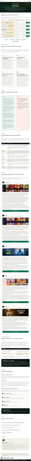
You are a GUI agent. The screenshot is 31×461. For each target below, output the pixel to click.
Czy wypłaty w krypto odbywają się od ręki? (15, 427)
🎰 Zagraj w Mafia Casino (16, 210)
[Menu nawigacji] (29, 1)
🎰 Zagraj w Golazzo (15, 241)
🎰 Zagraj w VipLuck (15, 302)
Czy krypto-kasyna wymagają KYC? (15, 432)
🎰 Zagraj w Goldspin (15, 331)
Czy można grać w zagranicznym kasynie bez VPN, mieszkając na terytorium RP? (15, 422)
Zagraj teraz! (28, 22)
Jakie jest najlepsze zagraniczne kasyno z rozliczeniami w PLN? (15, 425)
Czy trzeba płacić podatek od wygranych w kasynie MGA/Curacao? (15, 430)
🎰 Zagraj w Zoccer (15, 271)
